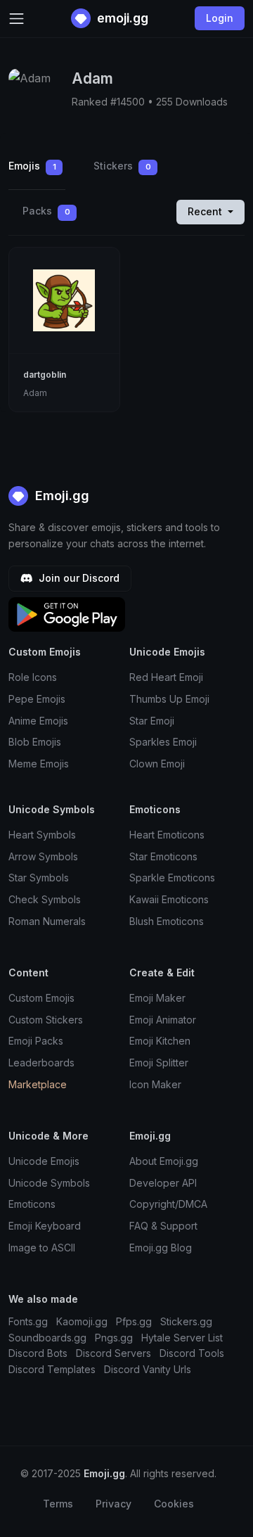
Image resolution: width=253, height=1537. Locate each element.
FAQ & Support (163, 1226)
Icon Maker (155, 1084)
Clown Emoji (157, 764)
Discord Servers (113, 1353)
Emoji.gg (60, 495)
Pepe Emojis (36, 699)
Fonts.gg (28, 1321)
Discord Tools (192, 1353)
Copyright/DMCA (168, 1204)
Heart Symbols (42, 835)
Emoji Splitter (158, 1063)
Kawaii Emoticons (169, 899)
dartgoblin (44, 374)
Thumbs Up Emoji (169, 699)
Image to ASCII (41, 1248)
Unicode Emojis (43, 1161)
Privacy (113, 1504)
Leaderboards (41, 1063)
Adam (35, 393)
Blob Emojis (34, 742)
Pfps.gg (134, 1321)
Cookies (174, 1504)
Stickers (122, 166)
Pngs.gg (114, 1338)
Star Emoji (151, 721)
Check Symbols (44, 899)
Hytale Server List (182, 1338)
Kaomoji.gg (82, 1321)
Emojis (32, 166)
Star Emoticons (163, 856)
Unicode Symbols (49, 1183)
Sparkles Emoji (163, 742)
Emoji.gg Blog (160, 1248)
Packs (46, 211)
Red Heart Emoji (166, 677)
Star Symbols (38, 878)
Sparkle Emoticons (172, 878)
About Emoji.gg (163, 1161)
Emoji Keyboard (44, 1226)
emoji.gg (121, 18)
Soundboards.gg (47, 1338)
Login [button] (219, 18)
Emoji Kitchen (159, 1041)
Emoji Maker (157, 998)
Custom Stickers (45, 1020)
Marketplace (37, 1084)
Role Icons (32, 677)
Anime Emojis (38, 721)
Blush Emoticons (166, 921)
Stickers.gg (186, 1321)
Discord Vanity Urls (147, 1369)
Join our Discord (77, 578)
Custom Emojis (41, 998)
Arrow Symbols (43, 856)
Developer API (163, 1183)
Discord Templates (52, 1369)
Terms (58, 1504)
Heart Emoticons (167, 835)
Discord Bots (37, 1353)
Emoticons (32, 1204)
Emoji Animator (162, 1020)
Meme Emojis (38, 764)
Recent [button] (206, 211)
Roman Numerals (47, 921)
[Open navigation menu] (16, 18)
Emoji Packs (35, 1041)
